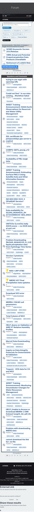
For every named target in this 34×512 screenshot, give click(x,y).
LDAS (18, 220)
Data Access (17, 144)
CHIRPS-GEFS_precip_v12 (17, 150)
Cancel (11, 499)
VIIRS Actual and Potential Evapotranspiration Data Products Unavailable (18, 57)
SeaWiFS (22, 193)
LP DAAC (19, 264)
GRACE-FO (27, 398)
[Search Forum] (30, 24)
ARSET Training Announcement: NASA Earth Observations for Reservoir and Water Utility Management (19, 109)
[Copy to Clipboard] (0, 510)
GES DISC (22, 87)
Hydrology (19, 252)
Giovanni (10, 101)
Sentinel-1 (18, 406)
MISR (8, 193)
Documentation (12, 276)
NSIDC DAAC (11, 127)
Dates (5, 37)
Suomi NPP (10, 130)
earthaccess (11, 425)
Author (13, 37)
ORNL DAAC (11, 267)
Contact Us (17, 476)
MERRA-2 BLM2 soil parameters (15, 303)
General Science (12, 122)
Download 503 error (15, 293)
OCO (28, 207)
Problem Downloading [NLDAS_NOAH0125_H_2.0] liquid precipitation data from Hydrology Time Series (18, 243)
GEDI (21, 261)
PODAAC (10, 406)
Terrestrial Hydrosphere (14, 133)
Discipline (17, 30)
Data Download (12, 87)
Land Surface (11, 312)
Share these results (9, 69)
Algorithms (16, 273)
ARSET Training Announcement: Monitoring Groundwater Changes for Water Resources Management (18, 387)
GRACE (18, 398)
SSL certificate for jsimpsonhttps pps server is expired (18, 138)
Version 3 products (14, 256)
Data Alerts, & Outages (21, 45)
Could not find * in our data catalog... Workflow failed (18, 94)
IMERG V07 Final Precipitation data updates (18, 281)
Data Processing (12, 155)
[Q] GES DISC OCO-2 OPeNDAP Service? (15, 200)
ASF (8, 395)
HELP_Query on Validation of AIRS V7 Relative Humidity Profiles (19, 327)
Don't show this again (8, 22)
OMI (8, 236)
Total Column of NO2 (15, 316)
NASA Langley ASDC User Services (20, 471)
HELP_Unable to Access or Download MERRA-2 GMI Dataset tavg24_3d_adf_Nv (18, 411)
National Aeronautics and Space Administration (17, 473)
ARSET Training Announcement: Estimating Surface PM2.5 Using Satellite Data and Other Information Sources (18, 174)
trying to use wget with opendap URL (16, 80)
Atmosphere (17, 84)
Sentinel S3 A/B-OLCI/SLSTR (16, 366)
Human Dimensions (13, 125)
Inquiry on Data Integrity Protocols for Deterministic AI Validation (18, 352)
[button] (7, 73)
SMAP (20, 127)
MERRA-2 (10, 90)
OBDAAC (21, 363)
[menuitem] (14, 465)
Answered (6, 30)
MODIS (24, 125)
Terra (18, 130)
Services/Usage (17, 34)
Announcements (12, 116)
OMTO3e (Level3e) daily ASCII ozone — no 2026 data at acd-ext (19, 226)
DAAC (26, 30)
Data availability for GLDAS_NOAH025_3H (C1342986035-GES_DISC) (18, 212)
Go (17, 499)
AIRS (15, 332)
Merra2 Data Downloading (18, 341)
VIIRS (26, 133)
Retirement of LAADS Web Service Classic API (18, 64)
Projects (5, 34)
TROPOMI (10, 380)
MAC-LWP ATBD (16, 271)
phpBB (12, 478)
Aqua (21, 116)
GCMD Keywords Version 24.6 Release (17, 50)
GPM (17, 119)
